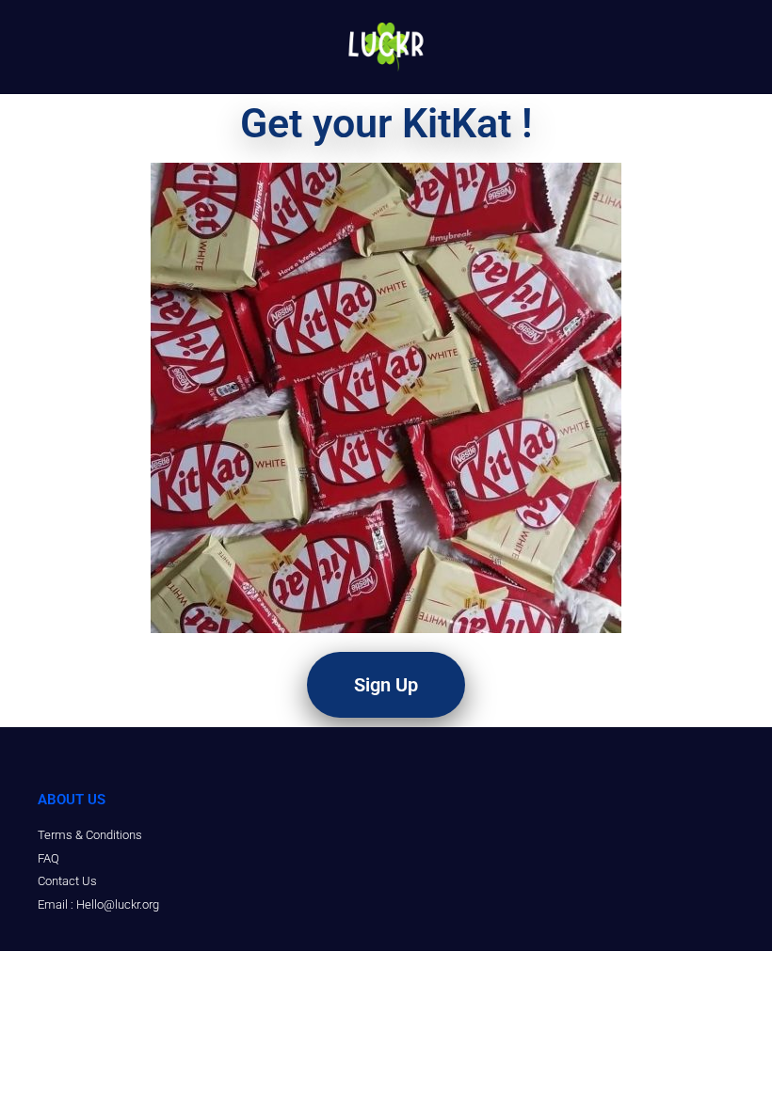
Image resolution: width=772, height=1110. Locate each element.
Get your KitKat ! (386, 123)
